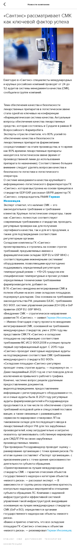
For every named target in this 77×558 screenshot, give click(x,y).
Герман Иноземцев (59, 317)
